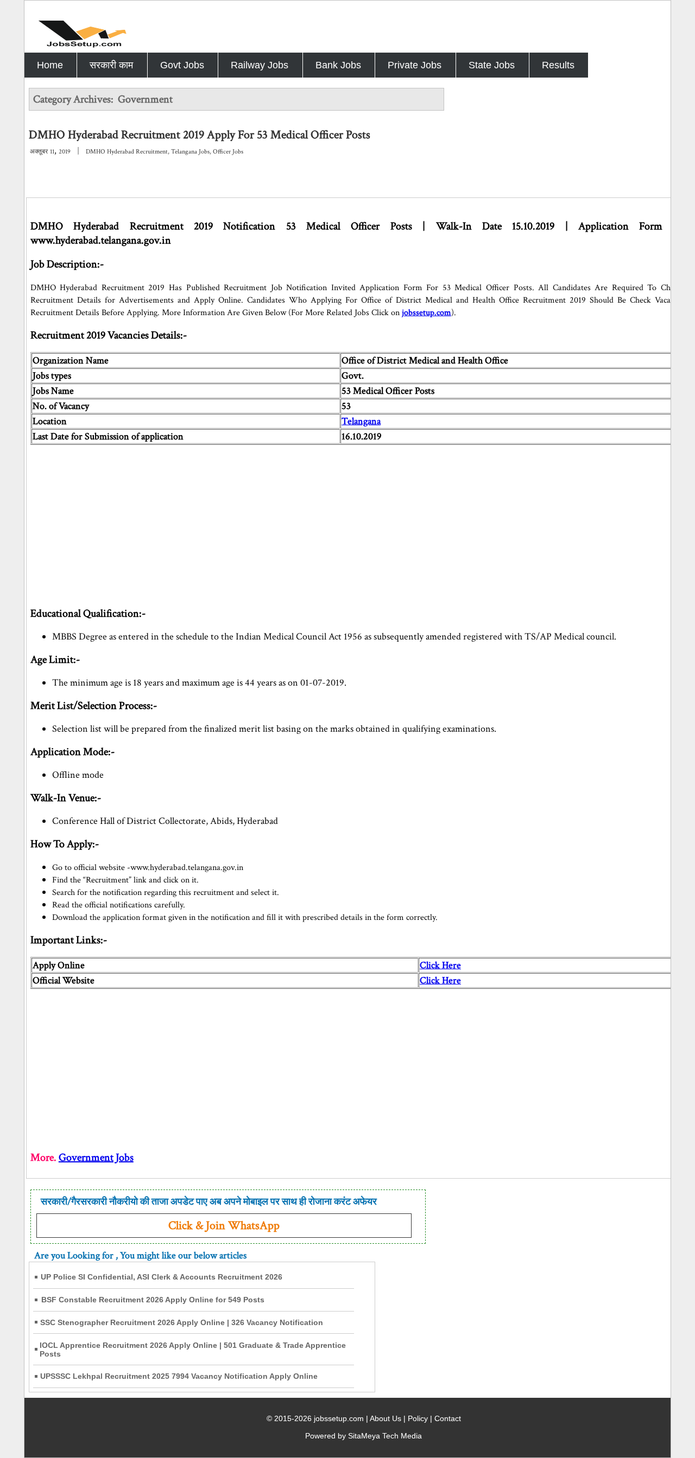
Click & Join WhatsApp (224, 1225)
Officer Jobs (228, 152)
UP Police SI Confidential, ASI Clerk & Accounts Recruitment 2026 (161, 1276)
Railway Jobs (259, 65)
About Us (385, 1418)
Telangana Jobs (190, 152)
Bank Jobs (338, 65)
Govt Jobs (182, 65)
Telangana (361, 421)
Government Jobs (96, 1157)
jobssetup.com (426, 312)
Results (558, 65)
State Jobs (492, 65)
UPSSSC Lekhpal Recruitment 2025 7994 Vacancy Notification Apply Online (179, 1376)
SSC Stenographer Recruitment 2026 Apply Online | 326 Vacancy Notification (181, 1322)
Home (50, 65)
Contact (447, 1418)
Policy (418, 1418)
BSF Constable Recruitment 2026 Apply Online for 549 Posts (152, 1299)
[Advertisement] (356, 521)
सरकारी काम (111, 65)
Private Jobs (414, 65)
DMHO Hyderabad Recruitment (127, 152)
